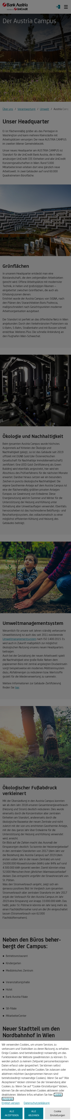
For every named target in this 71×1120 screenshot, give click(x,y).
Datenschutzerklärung (37, 1103)
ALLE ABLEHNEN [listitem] (33, 1113)
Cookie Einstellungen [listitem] (57, 1113)
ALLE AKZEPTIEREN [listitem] (12, 1113)
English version (11, 1103)
